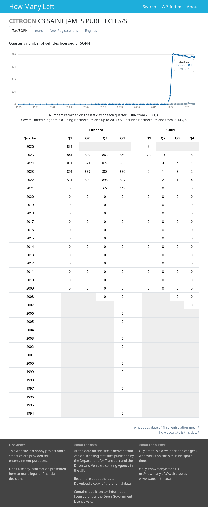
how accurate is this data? (179, 432)
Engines (91, 30)
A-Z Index (171, 6)
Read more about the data (94, 478)
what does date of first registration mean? (166, 427)
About (193, 6)
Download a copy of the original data (102, 483)
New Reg (64, 30)
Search (149, 6)
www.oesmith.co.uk (157, 478)
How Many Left (31, 6)
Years (39, 30)
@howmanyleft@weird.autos (165, 473)
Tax (20, 30)
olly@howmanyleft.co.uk (160, 469)
